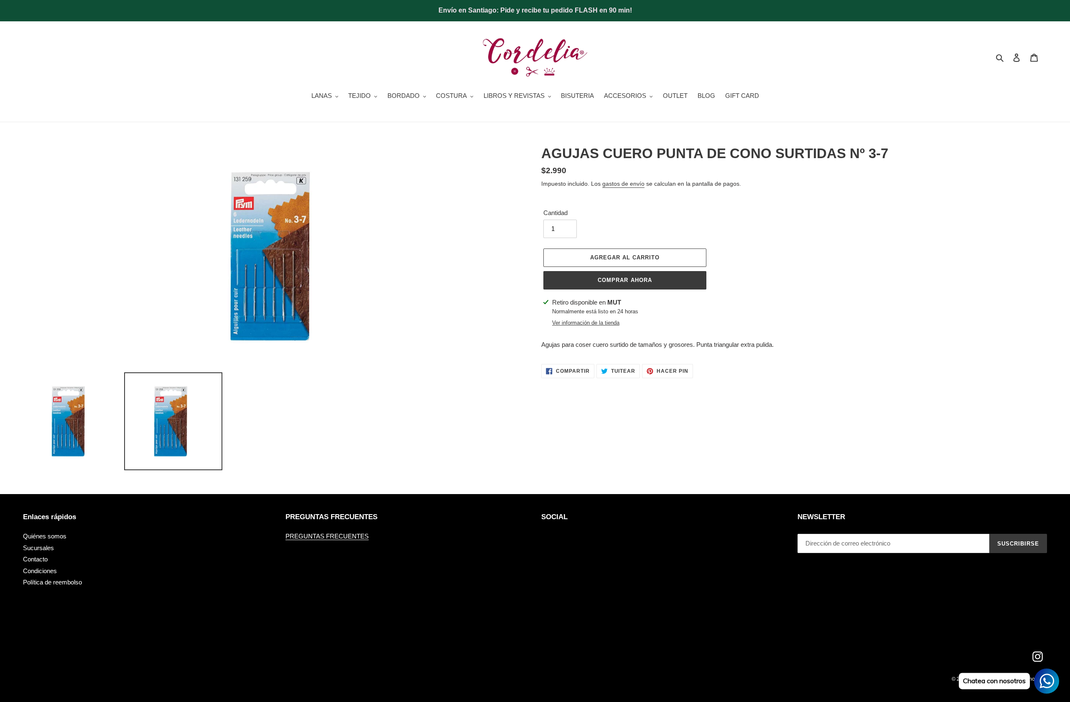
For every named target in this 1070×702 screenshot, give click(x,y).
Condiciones (40, 570)
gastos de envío (623, 183)
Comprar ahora (625, 280)
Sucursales (38, 547)
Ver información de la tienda (585, 323)
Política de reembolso (52, 582)
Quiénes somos (44, 536)
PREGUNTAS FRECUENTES (327, 536)
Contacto (35, 559)
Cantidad (555, 212)
